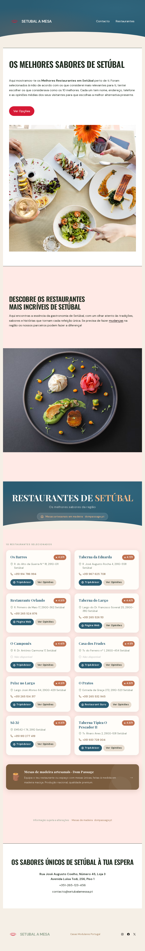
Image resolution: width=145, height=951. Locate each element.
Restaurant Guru (95, 704)
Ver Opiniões (46, 582)
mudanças (116, 321)
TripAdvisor (23, 582)
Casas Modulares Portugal (85, 934)
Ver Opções (21, 111)
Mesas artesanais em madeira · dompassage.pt (75, 516)
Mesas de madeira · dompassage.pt (92, 820)
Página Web (23, 621)
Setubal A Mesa (37, 21)
